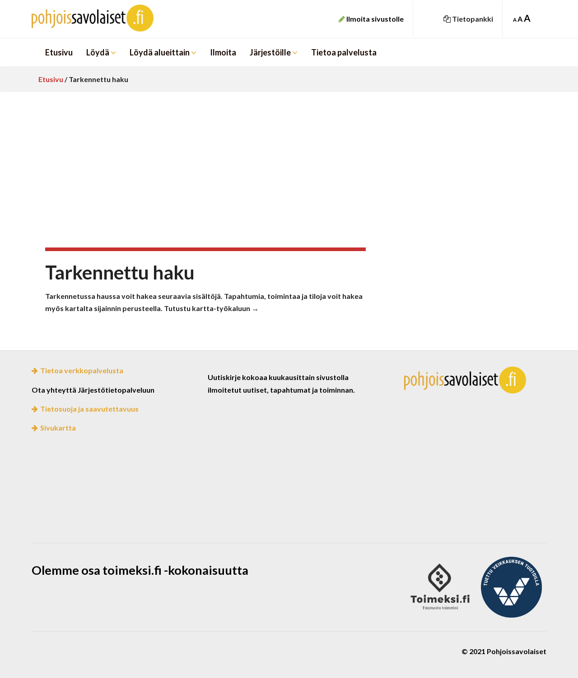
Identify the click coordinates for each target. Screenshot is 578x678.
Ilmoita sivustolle (374, 18)
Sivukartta (58, 427)
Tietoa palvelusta (344, 52)
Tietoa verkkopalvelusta (81, 370)
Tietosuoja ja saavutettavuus (89, 408)
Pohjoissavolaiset (113, 18)
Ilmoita (223, 52)
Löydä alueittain (160, 52)
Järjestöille (271, 52)
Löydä (98, 52)
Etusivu (59, 52)
